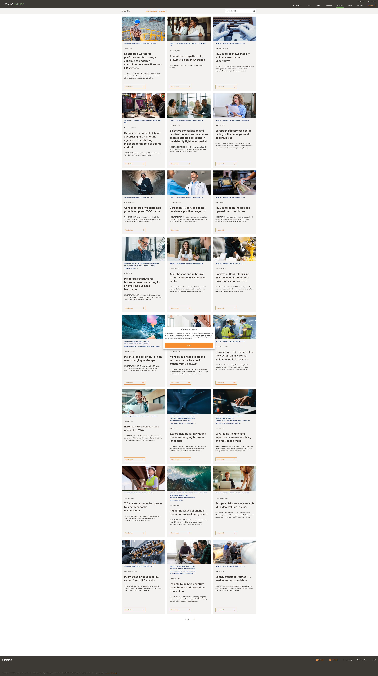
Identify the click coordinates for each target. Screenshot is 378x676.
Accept (189, 345)
